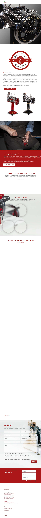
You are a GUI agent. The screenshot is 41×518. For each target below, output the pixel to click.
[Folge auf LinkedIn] (40, 259)
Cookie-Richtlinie (15, 503)
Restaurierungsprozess (19, 293)
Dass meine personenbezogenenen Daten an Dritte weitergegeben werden (18, 459)
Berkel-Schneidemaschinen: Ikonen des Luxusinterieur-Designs (19, 404)
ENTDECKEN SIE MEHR (20, 23)
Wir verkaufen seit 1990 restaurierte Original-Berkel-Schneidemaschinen (20, 15)
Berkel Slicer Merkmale (19, 350)
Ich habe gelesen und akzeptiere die (14, 453)
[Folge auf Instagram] (40, 261)
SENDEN (33, 461)
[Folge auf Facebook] (40, 256)
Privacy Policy (21, 453)
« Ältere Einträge (7, 415)
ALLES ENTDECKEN (20, 242)
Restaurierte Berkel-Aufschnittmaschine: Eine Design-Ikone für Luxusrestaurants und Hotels (19, 349)
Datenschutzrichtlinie (7, 503)
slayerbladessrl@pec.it (9, 498)
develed (8, 293)
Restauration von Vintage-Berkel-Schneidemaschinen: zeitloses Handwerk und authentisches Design (19, 291)
